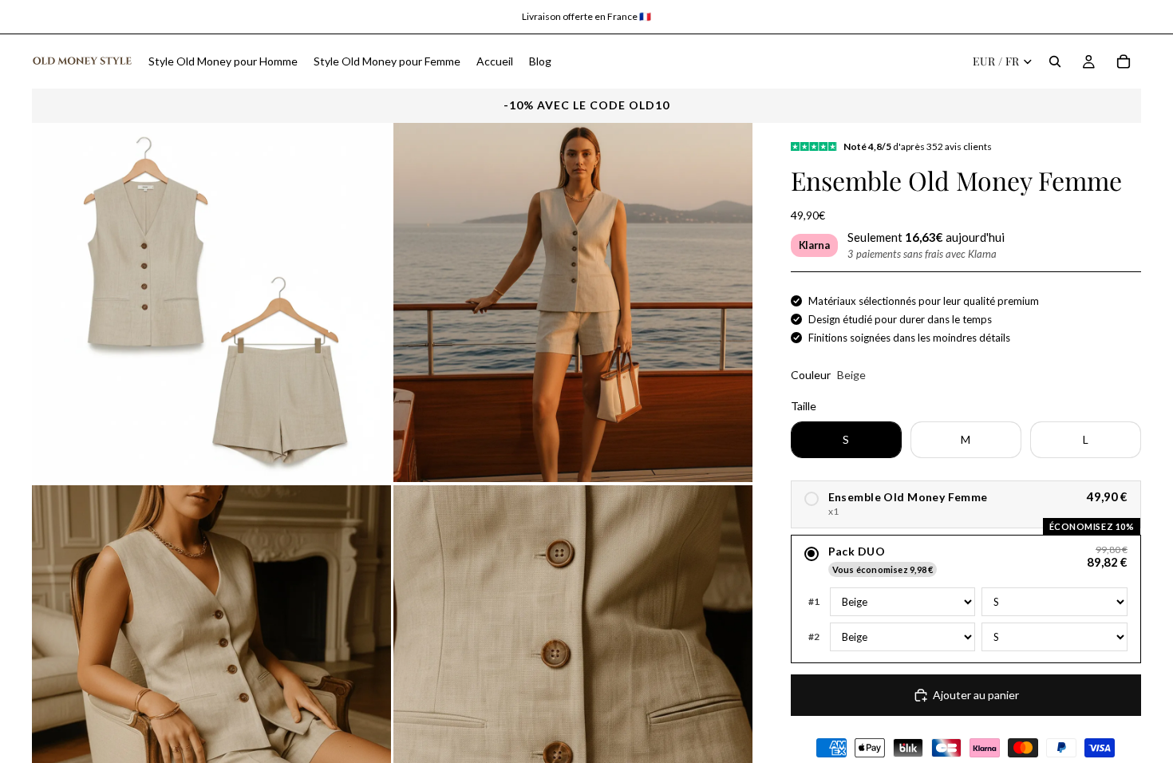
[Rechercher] (1054, 61)
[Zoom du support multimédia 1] (211, 302)
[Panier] (1123, 61)
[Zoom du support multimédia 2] (572, 302)
